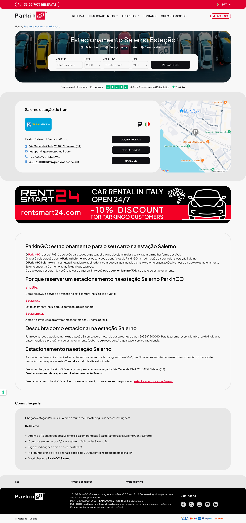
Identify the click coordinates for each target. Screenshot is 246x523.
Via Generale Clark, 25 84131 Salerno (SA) (55, 146)
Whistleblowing (134, 481)
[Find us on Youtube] (207, 506)
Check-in (61, 58)
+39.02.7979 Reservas (39, 4)
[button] (224, 5)
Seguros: (32, 300)
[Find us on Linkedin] (215, 506)
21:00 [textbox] (89, 64)
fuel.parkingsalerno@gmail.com (50, 151)
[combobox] (93, 65)
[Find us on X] (191, 506)
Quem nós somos (173, 16)
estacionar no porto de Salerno (153, 381)
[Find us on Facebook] (183, 506)
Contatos (149, 16)
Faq (17, 481)
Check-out (109, 58)
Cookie (33, 518)
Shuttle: (31, 287)
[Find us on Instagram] (199, 506)
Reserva (78, 16)
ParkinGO (34, 254)
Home (18, 26)
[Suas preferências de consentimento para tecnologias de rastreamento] (3, 392)
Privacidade (21, 518)
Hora (87, 58)
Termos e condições (81, 481)
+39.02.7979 (38, 156)
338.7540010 (38, 162)
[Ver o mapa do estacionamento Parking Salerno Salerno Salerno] (195, 171)
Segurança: (34, 313)
